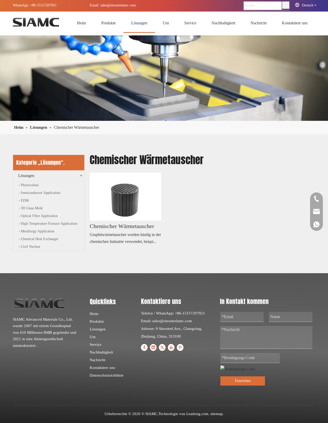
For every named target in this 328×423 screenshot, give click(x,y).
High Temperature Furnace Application (49, 223)
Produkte (97, 321)
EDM (25, 200)
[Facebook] (144, 347)
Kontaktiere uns (102, 368)
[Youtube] (171, 347)
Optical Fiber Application (39, 216)
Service (95, 344)
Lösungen (26, 175)
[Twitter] (162, 347)
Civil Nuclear (30, 247)
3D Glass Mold (32, 208)
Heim (94, 314)
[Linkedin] (153, 347)
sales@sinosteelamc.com (118, 5)
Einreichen (243, 381)
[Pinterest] (180, 347)
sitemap (216, 414)
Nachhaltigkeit (101, 352)
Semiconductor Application (40, 193)
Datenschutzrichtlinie (107, 375)
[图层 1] (39, 304)
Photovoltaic (30, 185)
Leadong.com (197, 414)
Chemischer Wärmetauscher (122, 226)
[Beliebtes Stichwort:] (286, 5)
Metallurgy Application (37, 231)
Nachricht (97, 360)
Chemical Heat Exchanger (39, 239)
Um (93, 337)
